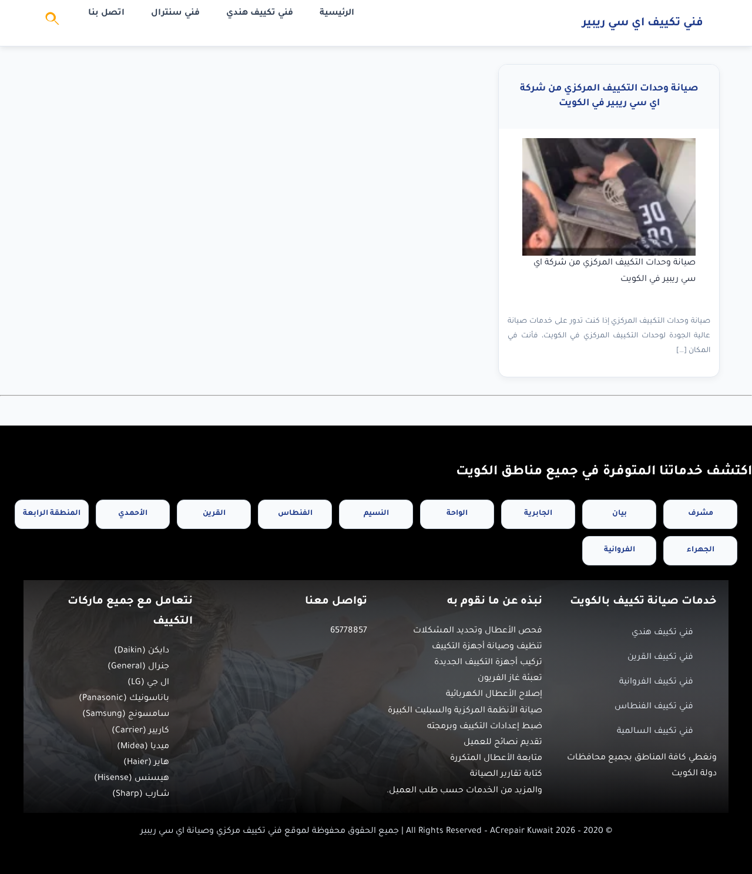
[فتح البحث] (52, 23)
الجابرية (538, 514)
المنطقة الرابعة (51, 514)
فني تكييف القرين (660, 657)
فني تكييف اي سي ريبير (642, 23)
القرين (214, 514)
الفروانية (619, 550)
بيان (619, 514)
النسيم (376, 514)
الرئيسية (337, 13)
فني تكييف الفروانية (656, 682)
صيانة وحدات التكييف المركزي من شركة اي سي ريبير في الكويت (609, 96)
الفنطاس (295, 514)
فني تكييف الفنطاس (654, 707)
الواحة (457, 514)
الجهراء (700, 550)
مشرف (700, 514)
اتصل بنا (106, 13)
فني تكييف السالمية (655, 731)
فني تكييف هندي (259, 13)
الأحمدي (132, 514)
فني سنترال (175, 13)
